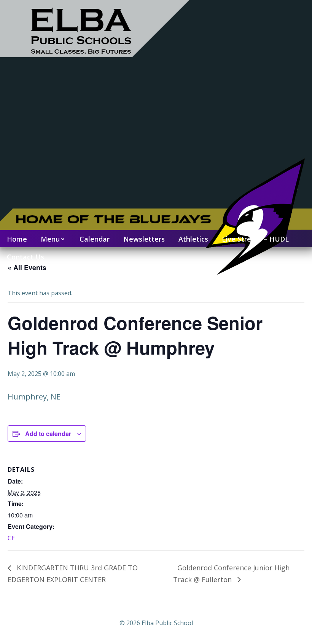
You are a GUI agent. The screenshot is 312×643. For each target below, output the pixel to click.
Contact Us (25, 256)
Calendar (95, 239)
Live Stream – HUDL (255, 239)
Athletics (193, 239)
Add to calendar (48, 433)
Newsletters (144, 239)
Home (17, 239)
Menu (50, 239)
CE (11, 538)
